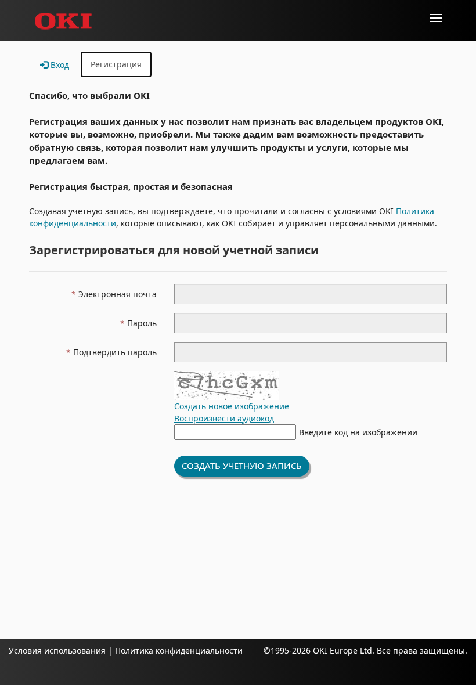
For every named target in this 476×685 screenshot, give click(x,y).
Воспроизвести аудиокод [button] (224, 418)
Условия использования (57, 650)
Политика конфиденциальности (178, 650)
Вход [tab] (58, 64)
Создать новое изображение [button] (231, 406)
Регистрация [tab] (116, 64)
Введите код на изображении (358, 432)
